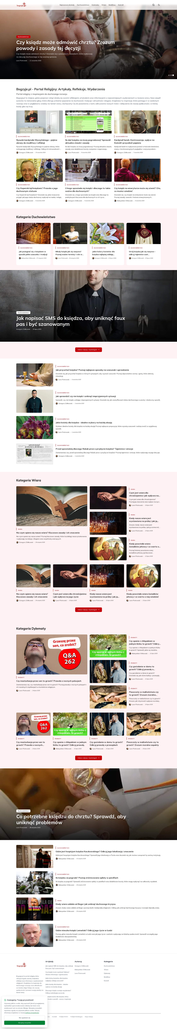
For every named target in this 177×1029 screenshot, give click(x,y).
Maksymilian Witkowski (82, 970)
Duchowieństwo (83, 5)
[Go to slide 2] (171, 75)
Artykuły (49, 961)
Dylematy (95, 5)
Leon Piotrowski (21, 61)
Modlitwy (112, 5)
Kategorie (108, 961)
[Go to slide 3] (173, 75)
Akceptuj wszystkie (24, 1023)
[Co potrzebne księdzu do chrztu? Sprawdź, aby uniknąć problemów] (88, 804)
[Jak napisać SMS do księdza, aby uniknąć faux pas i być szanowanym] (88, 306)
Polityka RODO (63, 1016)
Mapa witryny (89, 1016)
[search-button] (153, 5)
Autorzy (78, 961)
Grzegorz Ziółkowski (23, 329)
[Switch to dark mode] (159, 5)
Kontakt (54, 1016)
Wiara (104, 5)
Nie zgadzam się (24, 1018)
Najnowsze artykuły (67, 5)
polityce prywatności (32, 1013)
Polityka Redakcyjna (76, 1016)
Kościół (120, 5)
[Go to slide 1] (169, 75)
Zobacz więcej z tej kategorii (87, 350)
